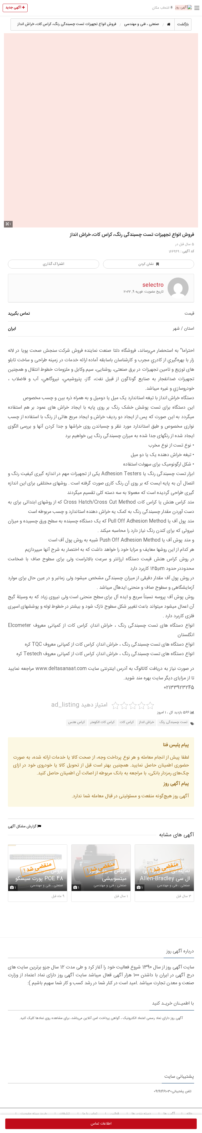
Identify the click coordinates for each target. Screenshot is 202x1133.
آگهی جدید (14, 8)
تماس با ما (90, 1114)
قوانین (114, 1114)
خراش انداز (146, 722)
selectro (153, 285)
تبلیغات (65, 1114)
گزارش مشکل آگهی (22, 826)
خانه (189, 1114)
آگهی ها (169, 1114)
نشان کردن (146, 264)
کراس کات (127, 722)
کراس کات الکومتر (102, 722)
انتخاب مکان (161, 8)
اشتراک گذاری (53, 264)
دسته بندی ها (141, 1114)
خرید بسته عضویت (34, 1114)
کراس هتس (76, 722)
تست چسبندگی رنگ (173, 722)
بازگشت (183, 24)
